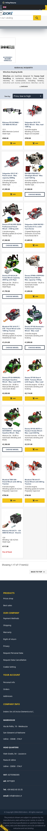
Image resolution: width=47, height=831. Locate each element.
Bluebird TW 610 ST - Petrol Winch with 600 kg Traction (34, 482)
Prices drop (8, 598)
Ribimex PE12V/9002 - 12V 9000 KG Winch (10, 123)
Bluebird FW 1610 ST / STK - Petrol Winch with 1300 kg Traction (11, 328)
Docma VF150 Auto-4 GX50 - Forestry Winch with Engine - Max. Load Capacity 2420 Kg (34, 380)
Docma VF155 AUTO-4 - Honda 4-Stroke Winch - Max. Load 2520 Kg (34, 431)
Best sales (7, 605)
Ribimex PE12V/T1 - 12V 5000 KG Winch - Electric (11, 532)
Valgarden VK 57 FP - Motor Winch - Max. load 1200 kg (34, 124)
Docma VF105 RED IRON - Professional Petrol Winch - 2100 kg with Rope (12, 227)
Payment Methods (11, 618)
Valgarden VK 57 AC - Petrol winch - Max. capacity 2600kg (10, 175)
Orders (6, 689)
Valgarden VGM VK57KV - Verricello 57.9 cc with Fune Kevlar (34, 226)
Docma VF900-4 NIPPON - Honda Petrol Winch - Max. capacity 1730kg (35, 277)
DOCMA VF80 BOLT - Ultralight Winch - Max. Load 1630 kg (34, 175)
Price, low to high (28, 96)
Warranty (7, 632)
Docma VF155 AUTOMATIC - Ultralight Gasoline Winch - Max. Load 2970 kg (11, 432)
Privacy (6, 646)
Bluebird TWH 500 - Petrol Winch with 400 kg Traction (12, 482)
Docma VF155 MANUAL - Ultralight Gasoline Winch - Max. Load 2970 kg (11, 380)
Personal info (9, 682)
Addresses (7, 696)
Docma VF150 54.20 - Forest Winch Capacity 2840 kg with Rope (11, 277)
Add (13, 143)
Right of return (9, 639)
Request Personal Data (13, 653)
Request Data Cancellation (14, 660)
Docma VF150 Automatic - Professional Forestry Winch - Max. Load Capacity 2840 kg (35, 329)
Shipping (7, 625)
